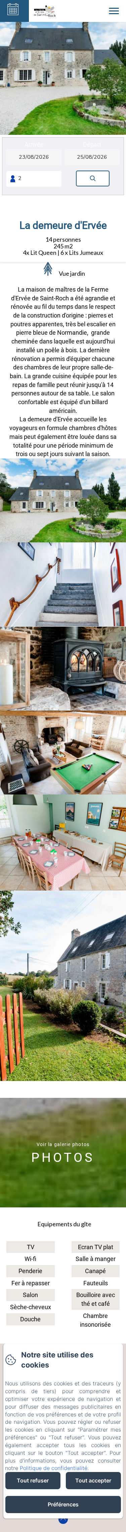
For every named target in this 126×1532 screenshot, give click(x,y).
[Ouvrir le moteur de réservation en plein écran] (63, 166)
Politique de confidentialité (53, 1468)
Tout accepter (93, 1480)
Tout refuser (33, 1480)
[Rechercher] (93, 178)
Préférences (63, 1504)
